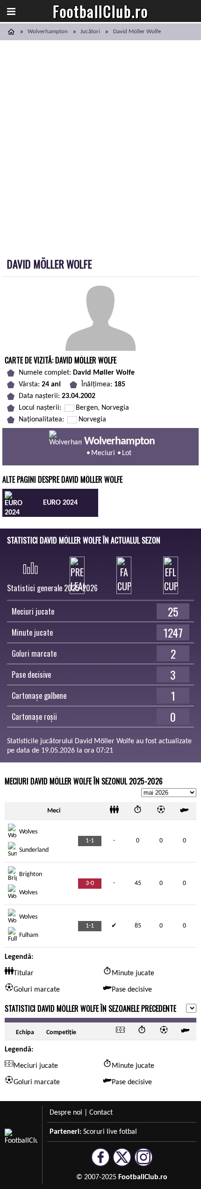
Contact (101, 1112)
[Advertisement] (100, 145)
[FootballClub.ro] (11, 32)
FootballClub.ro (100, 11)
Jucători (90, 32)
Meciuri (103, 453)
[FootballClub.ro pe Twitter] (122, 1162)
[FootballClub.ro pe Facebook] (100, 1162)
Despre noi (66, 1112)
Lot (126, 453)
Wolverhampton (48, 32)
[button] (11, 11)
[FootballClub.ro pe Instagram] (143, 1162)
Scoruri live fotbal (110, 1132)
